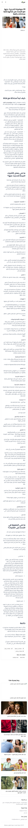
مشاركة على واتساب (18, 651)
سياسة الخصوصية (23, 811)
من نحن (25, 813)
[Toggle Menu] (2, 2)
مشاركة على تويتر (7, 648)
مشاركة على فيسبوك (18, 648)
